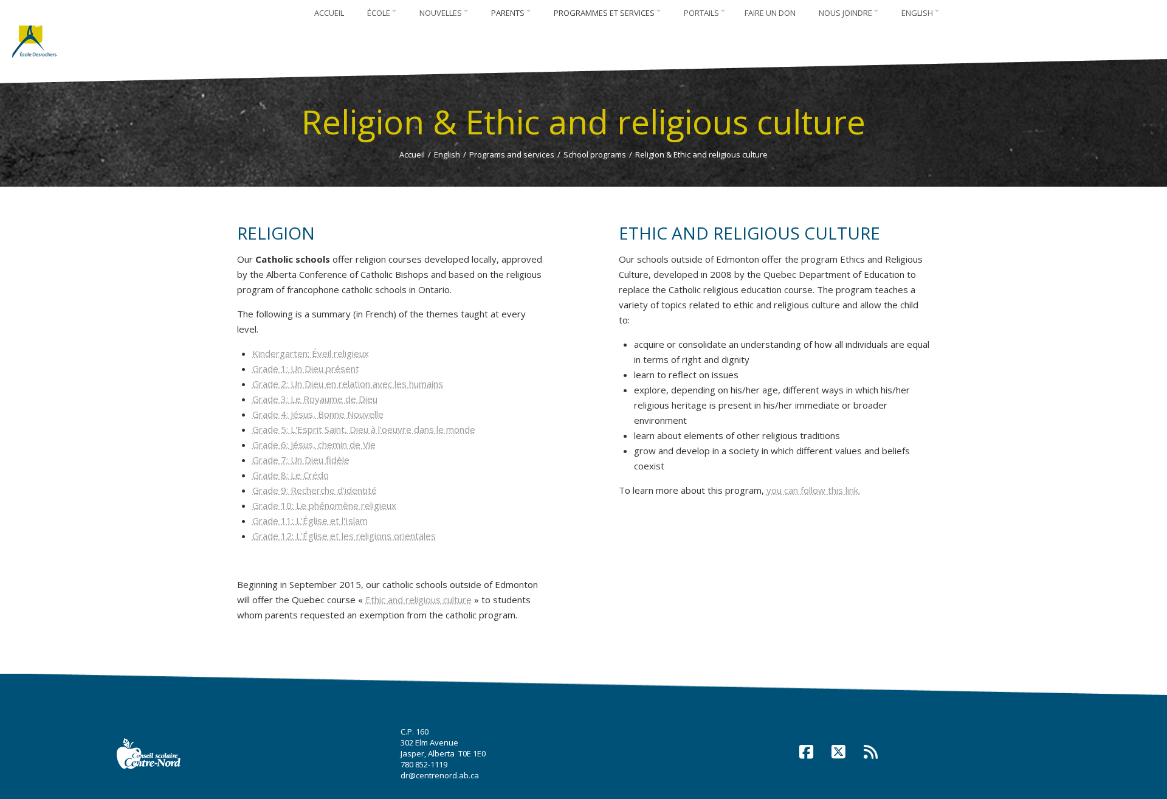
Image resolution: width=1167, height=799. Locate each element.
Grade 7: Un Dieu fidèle (300, 460)
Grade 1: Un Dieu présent (305, 368)
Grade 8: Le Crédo (290, 475)
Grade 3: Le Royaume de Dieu (314, 399)
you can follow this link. (813, 490)
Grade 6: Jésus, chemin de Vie (314, 444)
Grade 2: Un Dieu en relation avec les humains (347, 384)
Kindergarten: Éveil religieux (310, 353)
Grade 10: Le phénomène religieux (324, 505)
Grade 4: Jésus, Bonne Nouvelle (318, 414)
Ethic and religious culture (418, 599)
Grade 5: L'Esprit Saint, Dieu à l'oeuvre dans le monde (363, 429)
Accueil (412, 154)
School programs (594, 154)
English (447, 154)
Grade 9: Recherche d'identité (314, 490)
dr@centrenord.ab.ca (440, 775)
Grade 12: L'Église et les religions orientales (344, 536)
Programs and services (511, 154)
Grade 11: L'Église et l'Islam (310, 520)
